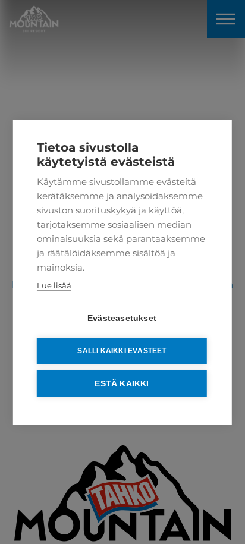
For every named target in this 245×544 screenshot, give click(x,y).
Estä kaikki (122, 383)
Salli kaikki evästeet (121, 351)
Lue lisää (54, 285)
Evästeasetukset (121, 318)
